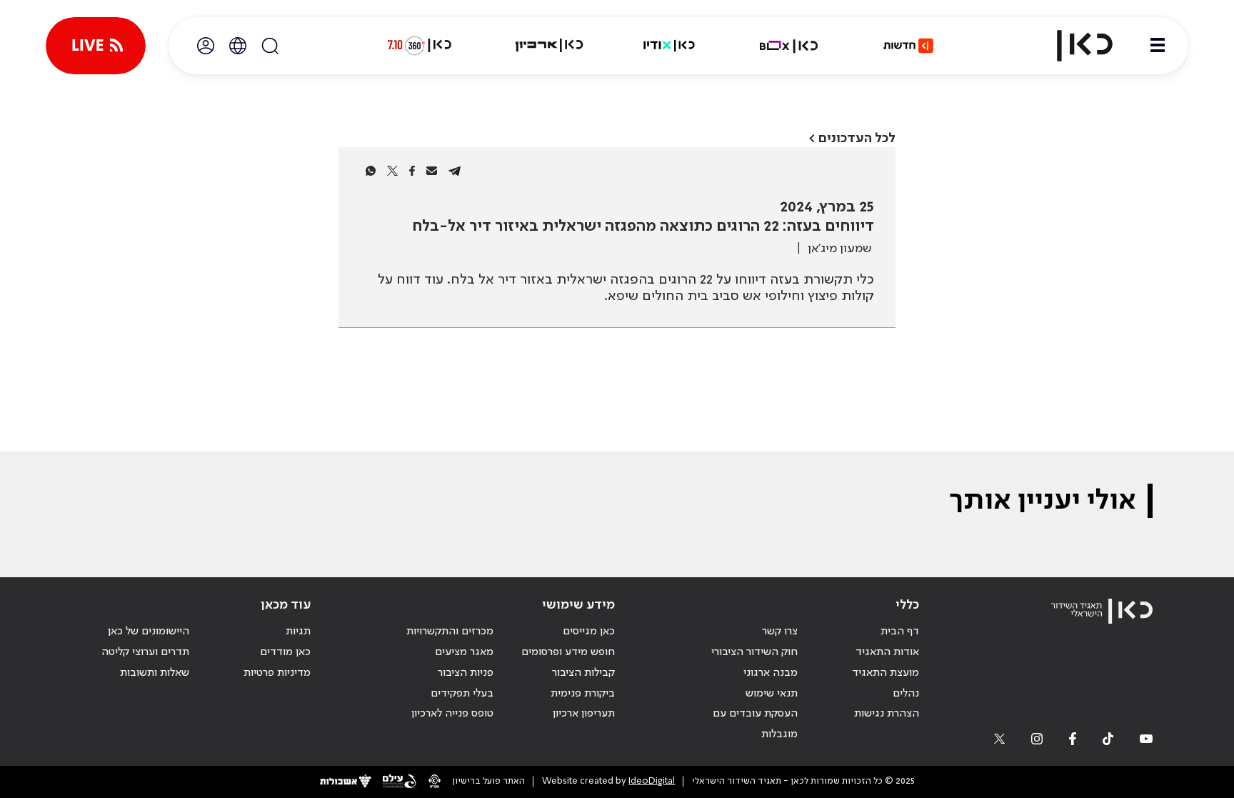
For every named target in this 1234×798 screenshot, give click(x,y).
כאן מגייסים (589, 631)
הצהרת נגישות (886, 713)
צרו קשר (780, 631)
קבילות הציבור (583, 673)
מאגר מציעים (464, 652)
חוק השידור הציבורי (754, 652)
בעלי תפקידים (462, 693)
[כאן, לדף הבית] (1072, 45)
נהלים (906, 693)
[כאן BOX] (789, 45)
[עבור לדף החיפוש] (270, 45)
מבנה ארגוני (770, 673)
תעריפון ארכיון (584, 713)
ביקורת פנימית (583, 693)
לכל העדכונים (857, 138)
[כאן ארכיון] (549, 45)
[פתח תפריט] (1157, 45)
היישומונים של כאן (148, 631)
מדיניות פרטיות (277, 673)
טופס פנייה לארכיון (452, 713)
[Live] (96, 45)
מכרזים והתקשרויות (449, 631)
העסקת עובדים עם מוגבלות (755, 724)
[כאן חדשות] (908, 45)
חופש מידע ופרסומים (568, 652)
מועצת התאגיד (885, 673)
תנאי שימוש (772, 693)
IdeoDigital (651, 781)
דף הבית (900, 631)
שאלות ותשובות (154, 673)
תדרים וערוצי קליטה (145, 652)
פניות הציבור (465, 673)
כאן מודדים (285, 652)
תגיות (298, 631)
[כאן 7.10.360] (419, 45)
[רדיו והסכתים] (669, 45)
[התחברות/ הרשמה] (205, 45)
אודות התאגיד (887, 652)
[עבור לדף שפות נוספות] (238, 45)
